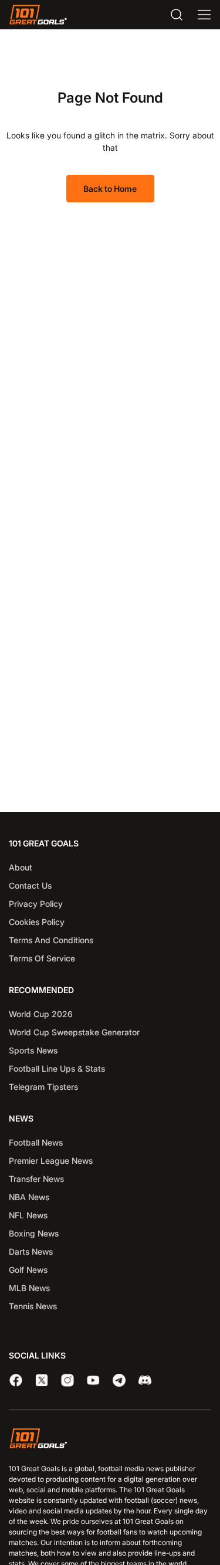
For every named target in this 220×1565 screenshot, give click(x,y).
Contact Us (30, 885)
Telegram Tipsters (43, 1087)
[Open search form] (176, 14)
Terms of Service (42, 958)
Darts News (31, 1251)
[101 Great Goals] (110, 1440)
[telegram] (119, 1380)
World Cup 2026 (41, 1014)
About (20, 867)
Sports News (33, 1050)
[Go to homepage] (38, 14)
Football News (36, 1142)
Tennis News (33, 1306)
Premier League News (51, 1161)
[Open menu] (204, 15)
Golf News (28, 1270)
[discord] (145, 1380)
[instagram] (67, 1380)
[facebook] (16, 1380)
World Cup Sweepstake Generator (74, 1032)
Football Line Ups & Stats (57, 1068)
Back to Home (110, 189)
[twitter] (42, 1380)
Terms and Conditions (51, 940)
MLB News (29, 1288)
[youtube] (93, 1380)
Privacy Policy (36, 904)
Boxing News (34, 1233)
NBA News (29, 1197)
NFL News (28, 1215)
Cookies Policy (37, 922)
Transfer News (36, 1179)
